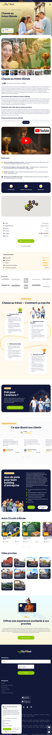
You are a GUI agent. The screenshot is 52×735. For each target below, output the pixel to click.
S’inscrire (26, 673)
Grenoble (30, 721)
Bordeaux (47, 714)
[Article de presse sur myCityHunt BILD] (26, 280)
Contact (3, 691)
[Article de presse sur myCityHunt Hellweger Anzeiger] (26, 287)
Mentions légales (35, 734)
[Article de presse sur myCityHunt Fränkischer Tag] (5, 285)
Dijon (25, 716)
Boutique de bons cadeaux (7, 685)
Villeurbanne (46, 721)
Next (28, 457)
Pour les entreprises (26, 246)
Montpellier (41, 714)
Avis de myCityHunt (5, 689)
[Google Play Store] (26, 701)
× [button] (20, 705)
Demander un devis (43, 507)
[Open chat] (49, 732)
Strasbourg (36, 714)
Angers (32, 716)
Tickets (3, 683)
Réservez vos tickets (16, 407)
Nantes (30, 714)
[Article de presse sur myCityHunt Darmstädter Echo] (36, 279)
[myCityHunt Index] (9, 4)
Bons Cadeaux (26, 637)
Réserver (31, 507)
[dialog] (11, 719)
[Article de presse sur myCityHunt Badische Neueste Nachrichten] (5, 279)
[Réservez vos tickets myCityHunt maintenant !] (49, 727)
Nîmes (28, 716)
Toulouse (23, 714)
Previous (23, 457)
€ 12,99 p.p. (27, 241)
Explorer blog (4, 687)
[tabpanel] (11, 187)
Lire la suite (26, 122)
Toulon (25, 721)
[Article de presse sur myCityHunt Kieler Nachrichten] (36, 285)
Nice (27, 714)
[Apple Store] (26, 697)
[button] (11, 731)
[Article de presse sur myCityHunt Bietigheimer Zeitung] (16, 279)
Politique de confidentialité (26, 670)
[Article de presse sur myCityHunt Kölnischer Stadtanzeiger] (46, 287)
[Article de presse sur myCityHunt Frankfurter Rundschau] (46, 279)
